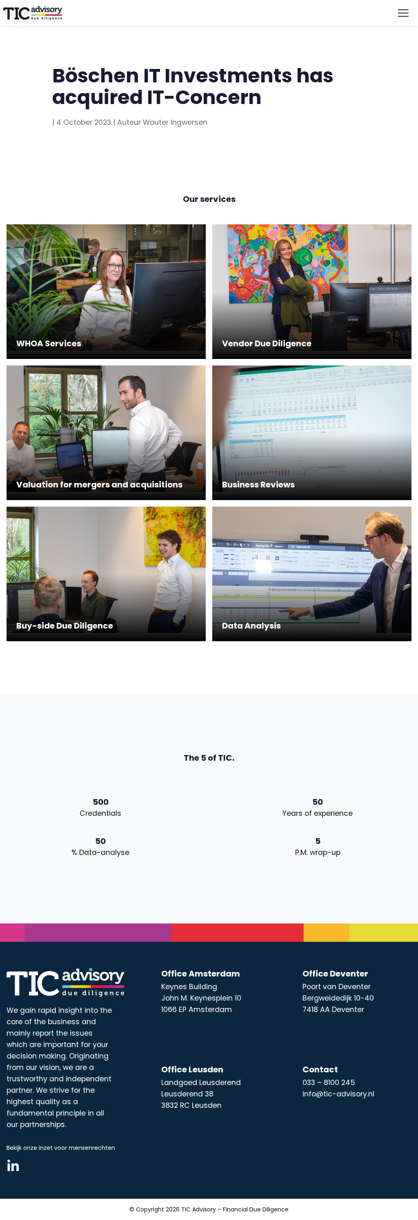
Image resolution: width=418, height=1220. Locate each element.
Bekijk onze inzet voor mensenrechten (61, 1148)
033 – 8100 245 (328, 1082)
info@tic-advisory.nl (338, 1094)
